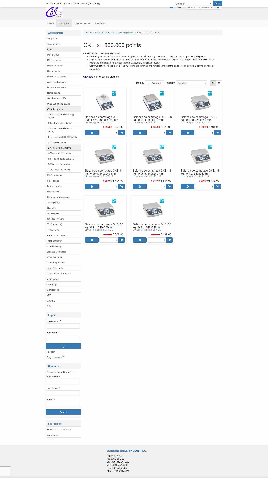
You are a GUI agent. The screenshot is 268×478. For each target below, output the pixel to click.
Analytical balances (56, 81)
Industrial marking (55, 268)
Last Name (52, 388)
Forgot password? (55, 357)
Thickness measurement (59, 273)
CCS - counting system (59, 164)
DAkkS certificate (55, 218)
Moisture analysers (56, 87)
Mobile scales (54, 191)
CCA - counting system (59, 169)
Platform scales (54, 175)
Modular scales (54, 186)
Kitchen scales (54, 60)
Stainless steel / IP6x (57, 98)
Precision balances (56, 76)
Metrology (51, 284)
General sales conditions (59, 429)
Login (63, 346)
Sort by (171, 82)
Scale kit (51, 207)
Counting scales (55, 109)
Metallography (53, 278)
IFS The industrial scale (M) (61, 158)
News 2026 (52, 38)
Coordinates (52, 434)
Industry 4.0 (53, 54)
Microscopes (53, 289)
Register (51, 351)
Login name (53, 320)
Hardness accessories (57, 235)
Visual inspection (55, 257)
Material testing (54, 246)
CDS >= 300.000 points (59, 153)
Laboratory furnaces (56, 251)
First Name (52, 376)
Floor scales (53, 180)
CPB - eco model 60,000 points (60, 130)
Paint (49, 306)
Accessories (53, 213)
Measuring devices (56, 262)
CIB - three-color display (60, 122)
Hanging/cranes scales (58, 197)
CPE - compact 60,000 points (62, 136)
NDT (49, 295)
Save (217, 3)
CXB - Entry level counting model (61, 116)
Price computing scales (58, 103)
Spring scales (53, 202)
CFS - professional (57, 142)
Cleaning (51, 300)
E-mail (50, 399)
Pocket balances (55, 65)
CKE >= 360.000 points (59, 147)
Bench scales (53, 92)
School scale (53, 71)
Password (52, 332)
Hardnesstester (54, 240)
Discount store (54, 44)
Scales (50, 49)
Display (140, 82)
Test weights (53, 229)
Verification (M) (54, 224)
